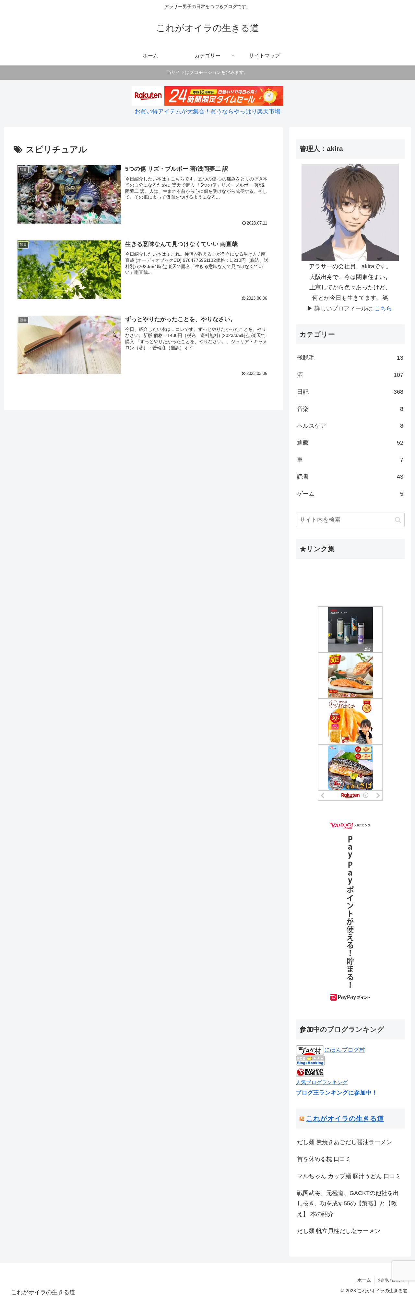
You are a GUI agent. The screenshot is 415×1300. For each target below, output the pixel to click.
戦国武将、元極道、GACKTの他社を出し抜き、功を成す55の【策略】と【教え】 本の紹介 (348, 1203)
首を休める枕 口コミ (324, 1159)
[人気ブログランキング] (310, 1071)
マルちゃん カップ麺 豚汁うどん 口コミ (349, 1176)
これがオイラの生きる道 (345, 1118)
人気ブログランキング (322, 1082)
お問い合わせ (391, 1280)
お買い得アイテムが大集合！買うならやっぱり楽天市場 (207, 111)
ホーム (364, 1280)
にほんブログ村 (344, 1050)
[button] (398, 520)
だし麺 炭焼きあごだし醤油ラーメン (344, 1142)
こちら (383, 308)
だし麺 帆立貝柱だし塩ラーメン (338, 1231)
